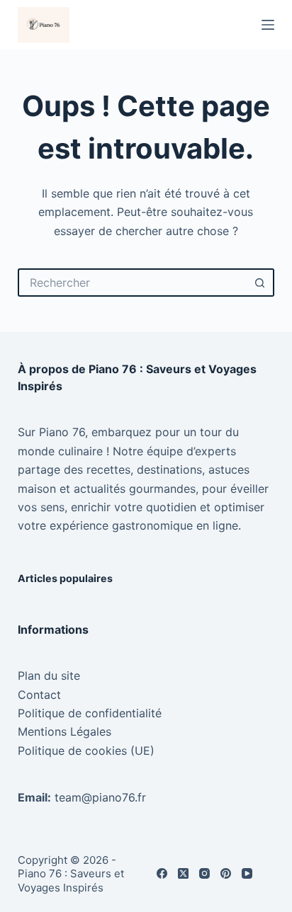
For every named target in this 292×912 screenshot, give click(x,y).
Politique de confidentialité (90, 713)
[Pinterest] (225, 873)
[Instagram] (204, 873)
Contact (39, 695)
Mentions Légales (64, 731)
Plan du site (49, 675)
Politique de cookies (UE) (86, 750)
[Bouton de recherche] (260, 282)
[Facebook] (162, 873)
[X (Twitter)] (183, 873)
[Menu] (268, 24)
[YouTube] (247, 873)
